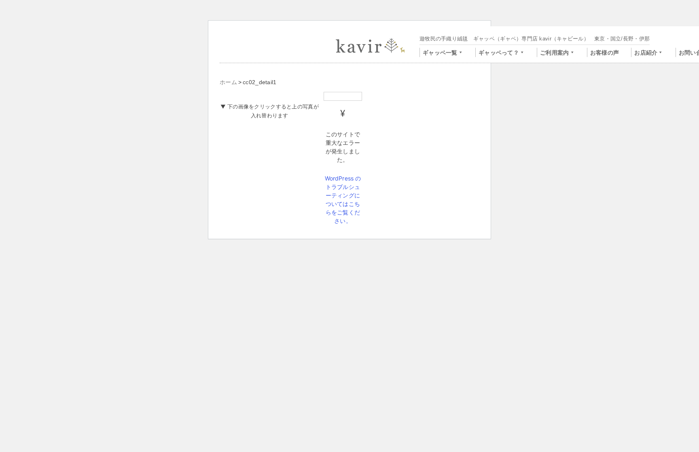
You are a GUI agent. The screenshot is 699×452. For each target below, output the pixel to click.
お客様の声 (604, 52)
